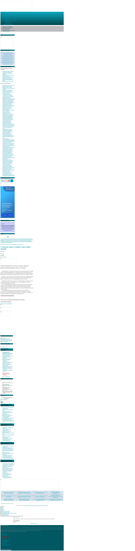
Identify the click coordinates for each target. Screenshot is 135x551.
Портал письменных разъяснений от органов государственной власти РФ (24, 496)
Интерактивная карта (8, 23)
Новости (2, 253)
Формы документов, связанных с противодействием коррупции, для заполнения (7, 361)
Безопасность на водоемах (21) (8, 427)
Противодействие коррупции (8, 27)
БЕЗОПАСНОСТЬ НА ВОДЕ (8, 81)
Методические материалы (7, 358)
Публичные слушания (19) (7, 415)
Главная (4, 533)
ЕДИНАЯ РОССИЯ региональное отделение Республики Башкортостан (24, 493)
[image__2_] (2, 509)
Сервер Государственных (37, 492)
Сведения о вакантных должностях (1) (7, 475)
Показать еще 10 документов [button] (5, 83)
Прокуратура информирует (7, 26)
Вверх (14, 522)
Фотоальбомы (7, 21)
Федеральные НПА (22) (7, 419)
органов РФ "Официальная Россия (41, 493)
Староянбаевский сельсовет (8, 63)
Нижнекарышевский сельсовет (7, 58)
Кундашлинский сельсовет (7, 56)
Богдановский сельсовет (7, 54)
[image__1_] (2, 508)
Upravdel (4, 256)
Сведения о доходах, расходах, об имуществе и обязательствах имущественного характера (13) (8, 464)
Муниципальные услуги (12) (8, 469)
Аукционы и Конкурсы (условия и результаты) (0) (7, 477)
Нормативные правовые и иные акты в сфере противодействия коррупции (8, 355)
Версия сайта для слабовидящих (6, 303)
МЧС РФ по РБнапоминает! (5, 542)
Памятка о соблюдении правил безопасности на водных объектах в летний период (8, 77)
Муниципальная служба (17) (8, 468)
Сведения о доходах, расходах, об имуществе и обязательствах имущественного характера (7, 365)
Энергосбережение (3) (7, 440)
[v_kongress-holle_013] (4, 514)
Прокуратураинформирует (5, 535)
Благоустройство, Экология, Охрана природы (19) (8, 439)
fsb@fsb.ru (7, 384)
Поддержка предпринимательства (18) (7, 455)
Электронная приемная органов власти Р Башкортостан (8, 496)
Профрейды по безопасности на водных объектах (8, 75)
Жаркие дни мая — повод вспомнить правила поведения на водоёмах (9, 88)
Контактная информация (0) (8, 448)
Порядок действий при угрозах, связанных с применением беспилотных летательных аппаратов (8, 73)
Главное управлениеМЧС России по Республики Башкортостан (55, 492)
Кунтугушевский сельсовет (7, 52)
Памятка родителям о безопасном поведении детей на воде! (9, 86)
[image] (1, 507)
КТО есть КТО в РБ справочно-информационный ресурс (8, 493)
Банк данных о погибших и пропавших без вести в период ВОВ (40, 496)
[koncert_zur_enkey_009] (4, 511)
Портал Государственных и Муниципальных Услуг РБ (9, 499)
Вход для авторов (34, 523)
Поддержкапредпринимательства (6, 544)
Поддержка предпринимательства (9, 30)
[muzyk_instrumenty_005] (5, 512)
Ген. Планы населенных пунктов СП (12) (7, 430)
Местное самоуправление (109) (8, 449)
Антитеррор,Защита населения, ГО (7, 540)
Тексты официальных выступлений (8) (6, 417)
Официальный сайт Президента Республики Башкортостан (24, 499)
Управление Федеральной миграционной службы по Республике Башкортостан (55, 496)
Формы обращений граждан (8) (8, 458)
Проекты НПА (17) (6, 414)
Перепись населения (6, 31)
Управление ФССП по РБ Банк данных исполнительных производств (55, 499)
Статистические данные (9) (7, 457)
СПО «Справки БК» (6, 376)
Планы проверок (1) (6, 452)
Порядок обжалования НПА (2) (8, 453)
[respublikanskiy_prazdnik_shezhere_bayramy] (8, 513)
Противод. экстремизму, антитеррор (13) (7, 437)
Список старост (7, 22)
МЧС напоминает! (6, 29)
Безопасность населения (7, 28)
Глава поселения (8, 19)
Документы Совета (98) (7, 411)
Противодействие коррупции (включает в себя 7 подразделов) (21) (8, 421)
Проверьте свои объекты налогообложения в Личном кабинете (11, 244)
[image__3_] (2, 510)
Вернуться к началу (6, 545)
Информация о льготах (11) (7, 447)
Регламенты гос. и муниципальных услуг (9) (7, 473)
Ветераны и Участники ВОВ (10, 20)
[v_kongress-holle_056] (4, 515)
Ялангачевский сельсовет (7, 60)
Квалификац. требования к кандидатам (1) (7, 467)
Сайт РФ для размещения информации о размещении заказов (40, 499)
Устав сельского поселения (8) (8, 418)
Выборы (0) (5, 428)
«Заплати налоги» (8, 226)
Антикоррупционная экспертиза (6, 357)
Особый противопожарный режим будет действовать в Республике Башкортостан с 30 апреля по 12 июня (8, 91)
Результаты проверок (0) (7, 456)
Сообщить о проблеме (7, 214)
